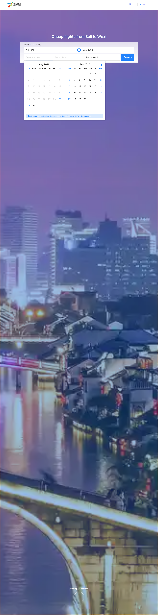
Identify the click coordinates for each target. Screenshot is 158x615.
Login (144, 4)
